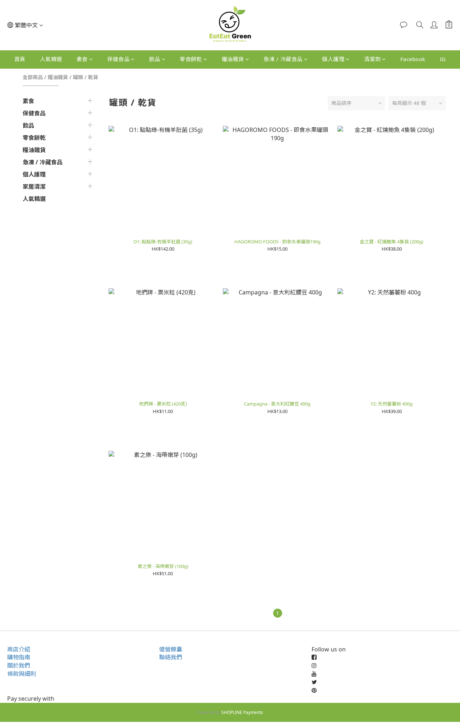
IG (443, 59)
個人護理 (333, 59)
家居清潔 (34, 187)
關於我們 (18, 665)
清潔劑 (372, 59)
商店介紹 (18, 649)
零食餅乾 (191, 59)
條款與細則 (21, 674)
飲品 (154, 59)
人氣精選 (51, 59)
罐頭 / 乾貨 (85, 77)
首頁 (20, 59)
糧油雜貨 (233, 59)
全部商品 (33, 77)
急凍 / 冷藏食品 (283, 59)
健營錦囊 (170, 649)
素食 (82, 59)
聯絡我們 (170, 657)
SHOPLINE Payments (242, 712)
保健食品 (118, 59)
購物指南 (18, 657)
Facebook (413, 59)
